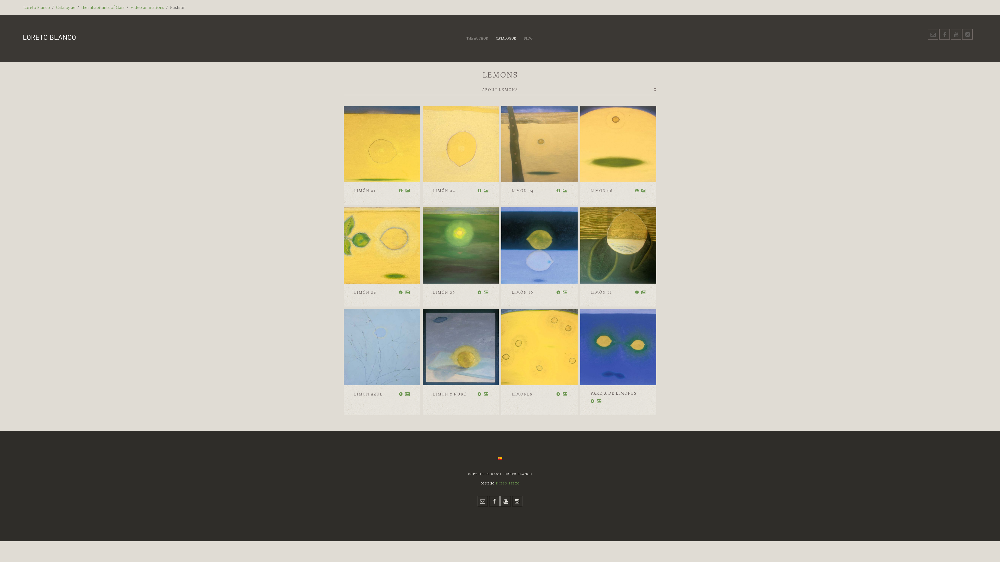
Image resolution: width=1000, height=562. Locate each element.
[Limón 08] (382, 245)
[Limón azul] (382, 347)
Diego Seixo (508, 483)
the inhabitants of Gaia (102, 7)
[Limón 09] (461, 245)
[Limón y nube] (461, 347)
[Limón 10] (539, 245)
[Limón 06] (618, 144)
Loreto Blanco (36, 7)
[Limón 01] (382, 144)
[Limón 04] (539, 144)
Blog (528, 38)
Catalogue (65, 7)
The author (477, 38)
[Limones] (539, 347)
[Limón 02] (461, 144)
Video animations (147, 7)
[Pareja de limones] (618, 347)
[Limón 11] (618, 245)
